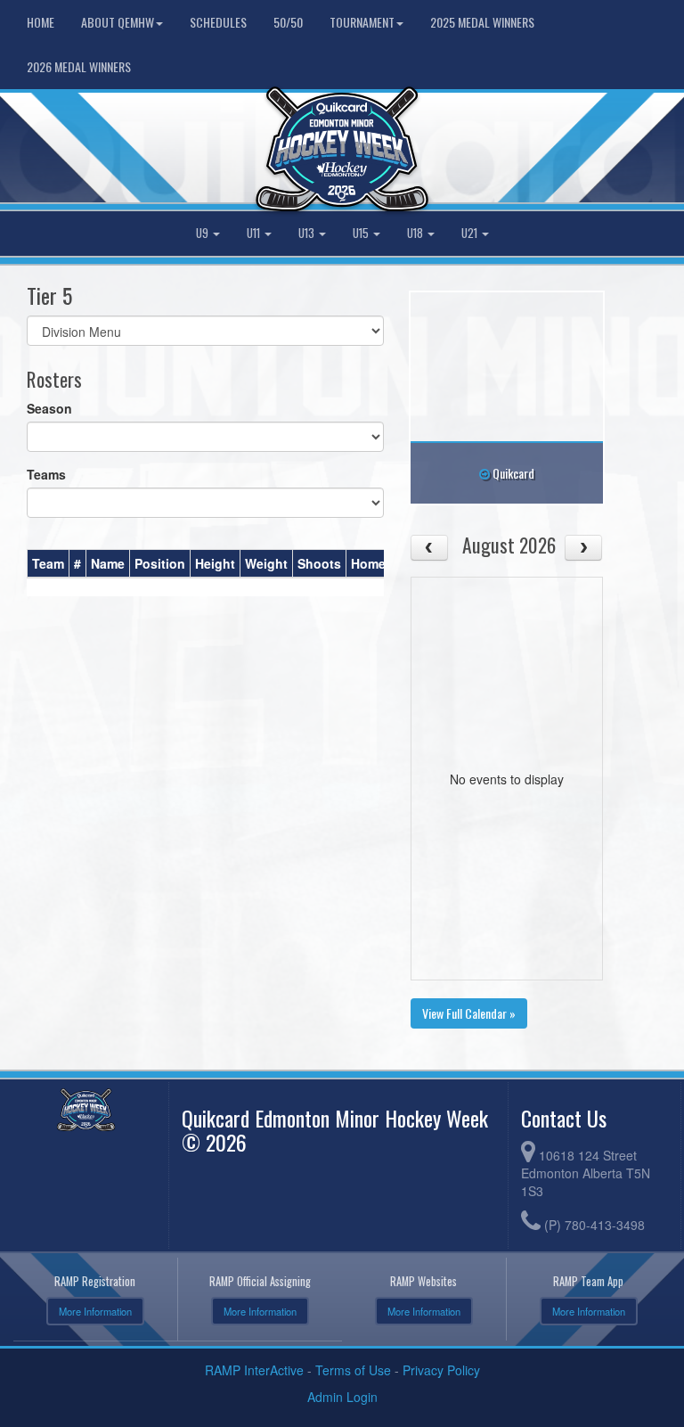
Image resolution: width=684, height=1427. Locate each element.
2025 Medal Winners (482, 21)
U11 (255, 233)
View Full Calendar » (469, 1013)
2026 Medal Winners (79, 66)
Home (40, 21)
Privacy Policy (441, 1370)
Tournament (362, 21)
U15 (362, 233)
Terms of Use (353, 1370)
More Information (95, 1311)
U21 (470, 233)
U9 (203, 233)
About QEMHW (117, 21)
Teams (46, 474)
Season (49, 408)
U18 (416, 233)
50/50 (288, 21)
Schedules (218, 21)
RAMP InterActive (254, 1370)
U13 (307, 233)
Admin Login (342, 1397)
